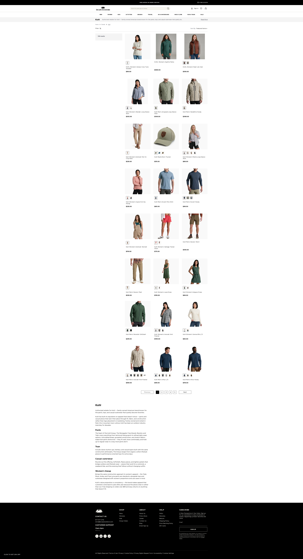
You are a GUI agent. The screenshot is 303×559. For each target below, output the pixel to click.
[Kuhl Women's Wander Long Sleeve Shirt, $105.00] (138, 91)
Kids (119, 14)
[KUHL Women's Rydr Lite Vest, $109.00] (194, 46)
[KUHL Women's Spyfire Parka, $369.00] (166, 46)
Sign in (196, 8)
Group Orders (123, 521)
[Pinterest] (105, 536)
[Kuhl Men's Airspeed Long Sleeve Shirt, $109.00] (166, 91)
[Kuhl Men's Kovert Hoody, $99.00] (194, 181)
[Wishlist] (201, 8)
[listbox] (202, 28)
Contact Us (142, 521)
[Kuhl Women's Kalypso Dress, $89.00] (194, 271)
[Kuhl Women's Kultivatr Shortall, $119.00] (138, 226)
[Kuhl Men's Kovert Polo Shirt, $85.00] (166, 181)
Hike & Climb (178, 14)
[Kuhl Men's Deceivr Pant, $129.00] (138, 271)
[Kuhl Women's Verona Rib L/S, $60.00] (194, 314)
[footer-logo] (99, 512)
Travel (150, 14)
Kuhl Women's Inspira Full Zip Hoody (136, 202)
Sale (201, 14)
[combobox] (150, 8)
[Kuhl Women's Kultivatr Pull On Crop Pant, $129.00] (138, 136)
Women (110, 14)
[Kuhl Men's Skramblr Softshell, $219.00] (138, 314)
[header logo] (103, 8)
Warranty (162, 516)
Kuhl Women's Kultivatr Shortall (136, 247)
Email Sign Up (143, 526)
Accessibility (158, 553)
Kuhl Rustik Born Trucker (162, 157)
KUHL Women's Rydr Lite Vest (193, 67)
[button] (168, 8)
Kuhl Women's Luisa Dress (163, 292)
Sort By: (193, 28)
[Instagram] (109, 536)
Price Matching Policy (166, 523)
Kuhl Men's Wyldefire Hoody (192, 112)
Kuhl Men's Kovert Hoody (191, 202)
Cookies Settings (168, 553)
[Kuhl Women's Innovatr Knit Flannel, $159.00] (166, 314)
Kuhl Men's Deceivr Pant (134, 292)
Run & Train (191, 14)
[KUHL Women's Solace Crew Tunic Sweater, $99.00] (138, 46)
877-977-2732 (99, 520)
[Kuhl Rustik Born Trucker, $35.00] (166, 136)
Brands (140, 14)
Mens (121, 513)
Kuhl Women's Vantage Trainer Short (164, 247)
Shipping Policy (164, 521)
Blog (140, 523)
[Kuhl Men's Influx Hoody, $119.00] (194, 359)
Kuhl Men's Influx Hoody (191, 379)
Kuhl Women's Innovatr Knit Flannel (163, 335)
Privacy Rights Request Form (143, 553)
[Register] (192, 8)
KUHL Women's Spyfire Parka (164, 62)
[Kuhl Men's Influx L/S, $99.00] (166, 359)
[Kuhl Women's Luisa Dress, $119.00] (166, 271)
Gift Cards (162, 526)
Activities (129, 14)
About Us (142, 513)
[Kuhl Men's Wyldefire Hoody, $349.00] (194, 91)
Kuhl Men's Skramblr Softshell (136, 334)
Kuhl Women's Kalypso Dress (192, 292)
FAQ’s (161, 513)
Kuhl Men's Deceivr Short (191, 242)
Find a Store (143, 516)
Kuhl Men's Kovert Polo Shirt (163, 202)
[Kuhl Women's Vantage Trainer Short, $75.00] (166, 226)
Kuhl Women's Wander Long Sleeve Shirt (137, 112)
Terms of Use (113, 553)
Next (185, 392)
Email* (181, 522)
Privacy (121, 553)
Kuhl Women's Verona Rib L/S (193, 334)
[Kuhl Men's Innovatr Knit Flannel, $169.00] (138, 359)
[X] (96, 536)
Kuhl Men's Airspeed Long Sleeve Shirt (165, 112)
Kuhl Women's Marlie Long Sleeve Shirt (194, 157)
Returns (161, 518)
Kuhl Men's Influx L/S (161, 379)
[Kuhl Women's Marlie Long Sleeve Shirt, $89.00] (194, 136)
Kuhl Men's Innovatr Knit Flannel (136, 379)
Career (141, 518)
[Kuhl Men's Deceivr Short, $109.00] (194, 226)
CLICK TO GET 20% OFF (12, 554)
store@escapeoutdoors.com (104, 522)
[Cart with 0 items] (206, 8)
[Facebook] (101, 536)
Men (101, 14)
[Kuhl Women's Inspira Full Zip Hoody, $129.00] (138, 181)
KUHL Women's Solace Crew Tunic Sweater (137, 67)
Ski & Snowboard (163, 14)
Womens (122, 516)
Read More (204, 19)
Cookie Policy (129, 553)
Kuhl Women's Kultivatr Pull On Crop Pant (136, 157)
